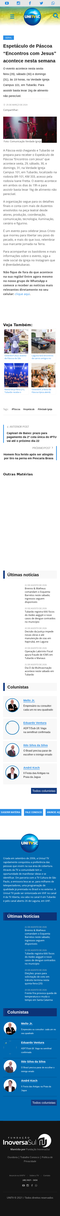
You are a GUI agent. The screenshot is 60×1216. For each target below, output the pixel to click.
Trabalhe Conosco (29, 1157)
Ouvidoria (13, 1157)
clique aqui (22, 294)
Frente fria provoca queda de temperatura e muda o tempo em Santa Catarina (41, 996)
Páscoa (16, 409)
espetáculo (29, 409)
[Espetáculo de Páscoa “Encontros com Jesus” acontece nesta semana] (30, 130)
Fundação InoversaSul (38, 1149)
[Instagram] (18, 3)
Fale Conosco (33, 812)
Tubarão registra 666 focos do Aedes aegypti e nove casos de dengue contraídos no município (40, 616)
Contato (46, 1175)
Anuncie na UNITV (17, 1175)
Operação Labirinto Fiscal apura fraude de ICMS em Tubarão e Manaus (39, 655)
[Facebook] (32, 1185)
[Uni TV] (32, 16)
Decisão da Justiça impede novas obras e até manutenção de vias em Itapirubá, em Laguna (39, 636)
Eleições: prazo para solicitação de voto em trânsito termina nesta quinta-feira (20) (37, 978)
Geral (8, 38)
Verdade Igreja (45, 409)
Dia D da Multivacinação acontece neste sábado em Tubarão (39, 671)
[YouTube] (7, 3)
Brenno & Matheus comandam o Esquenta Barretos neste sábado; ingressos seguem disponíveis (37, 595)
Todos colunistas (44, 791)
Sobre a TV (34, 1175)
